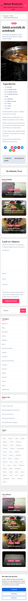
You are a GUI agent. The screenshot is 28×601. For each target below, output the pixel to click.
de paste (5, 448)
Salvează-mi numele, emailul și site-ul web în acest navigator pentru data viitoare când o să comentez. (13, 294)
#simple (9, 38)
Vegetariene (5, 389)
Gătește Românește (13, 4)
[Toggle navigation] (1, 5)
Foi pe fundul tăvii (14, 193)
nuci (16, 461)
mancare (5, 461)
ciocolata (18, 441)
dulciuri (17, 451)
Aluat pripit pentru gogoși (9, 422)
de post (12, 448)
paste (9, 465)
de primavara (20, 448)
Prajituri (11, 189)
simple (11, 472)
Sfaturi (4, 381)
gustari (11, 455)
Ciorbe (4, 336)
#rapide (20, 36)
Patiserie (4, 365)
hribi (4, 458)
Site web (4, 284)
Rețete (14, 23)
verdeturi (20, 478)
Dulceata (4, 356)
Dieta (3, 344)
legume (16, 458)
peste (15, 465)
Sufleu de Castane (14, 228)
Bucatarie (5, 332)
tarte (10, 475)
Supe (3, 385)
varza (13, 478)
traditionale (6, 478)
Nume (4, 273)
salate (4, 472)
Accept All (14, 589)
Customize (14, 593)
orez (21, 461)
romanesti (18, 468)
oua (4, 465)
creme (11, 445)
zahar (4, 482)
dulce (10, 451)
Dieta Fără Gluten (7, 348)
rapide (4, 468)
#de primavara (13, 36)
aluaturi (10, 438)
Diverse (4, 352)
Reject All (14, 598)
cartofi (11, 441)
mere (11, 461)
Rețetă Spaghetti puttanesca (14, 210)
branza (22, 438)
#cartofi (6, 36)
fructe (4, 455)
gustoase (18, 455)
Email (4, 279)
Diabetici (4, 340)
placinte (21, 465)
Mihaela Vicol (7, 34)
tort (16, 475)
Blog (3, 328)
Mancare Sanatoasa (8, 360)
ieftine (10, 458)
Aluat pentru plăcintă (8, 418)
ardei (16, 438)
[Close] (26, 575)
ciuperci (5, 445)
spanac (5, 475)
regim (10, 468)
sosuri (22, 472)
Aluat (4, 438)
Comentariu (6, 250)
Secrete (4, 377)
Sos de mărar (18, 158)
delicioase (18, 445)
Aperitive (4, 323)
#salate (4, 38)
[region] (14, 587)
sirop (16, 472)
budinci (5, 441)
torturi (22, 475)
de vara (5, 451)
